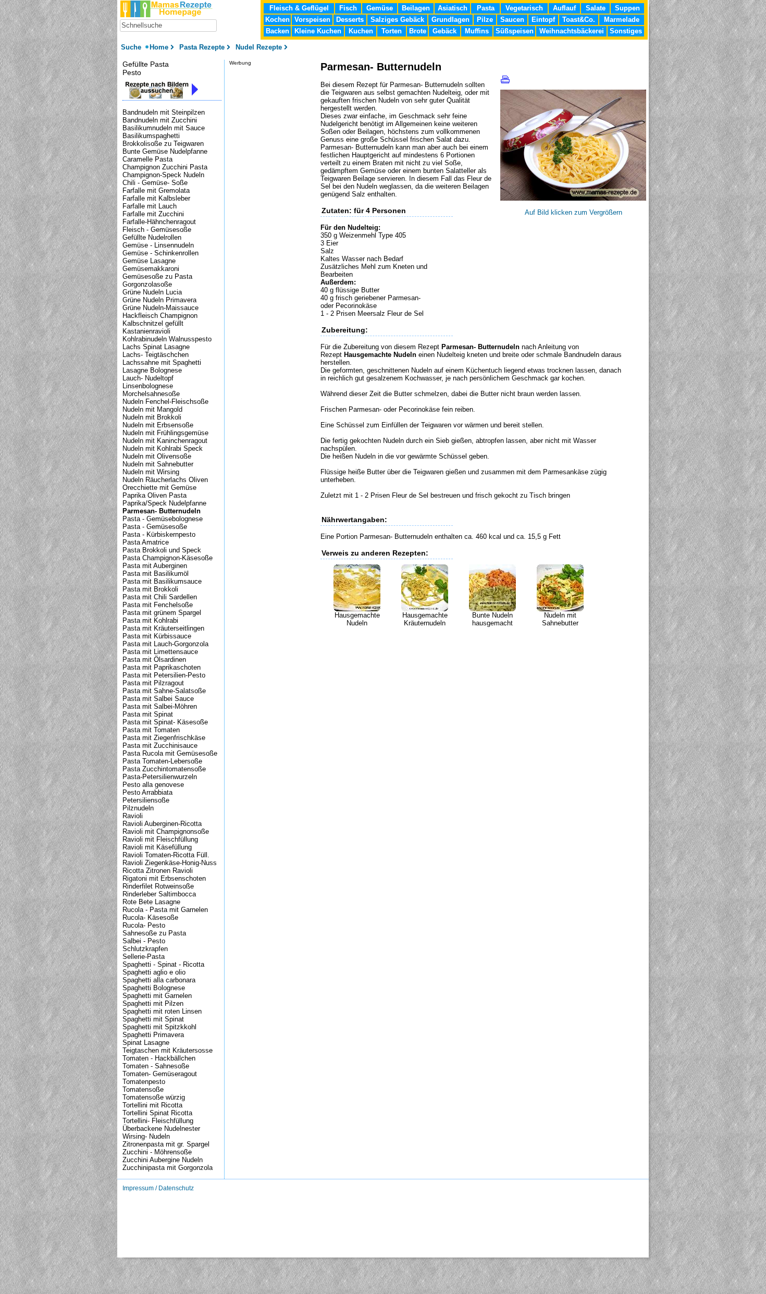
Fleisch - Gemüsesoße (156, 229)
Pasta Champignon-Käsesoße (167, 558)
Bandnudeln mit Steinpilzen (163, 112)
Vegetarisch (524, 8)
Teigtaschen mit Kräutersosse (167, 1050)
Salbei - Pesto (143, 941)
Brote (417, 31)
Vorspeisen (312, 19)
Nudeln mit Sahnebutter (560, 619)
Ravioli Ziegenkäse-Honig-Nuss (169, 863)
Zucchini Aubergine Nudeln (162, 1160)
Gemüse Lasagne (149, 261)
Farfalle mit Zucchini (153, 214)
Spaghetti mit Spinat (153, 1019)
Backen (277, 31)
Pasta (486, 8)
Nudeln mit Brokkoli (151, 417)
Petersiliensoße (145, 800)
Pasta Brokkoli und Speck (161, 550)
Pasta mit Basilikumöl (155, 573)
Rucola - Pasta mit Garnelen (165, 910)
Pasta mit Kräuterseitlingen (163, 628)
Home (159, 47)
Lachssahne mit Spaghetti (161, 362)
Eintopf (543, 19)
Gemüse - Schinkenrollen (160, 253)
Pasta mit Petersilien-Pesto (163, 675)
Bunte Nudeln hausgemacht (492, 619)
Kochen (277, 19)
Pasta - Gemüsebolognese (162, 519)
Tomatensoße (143, 1089)
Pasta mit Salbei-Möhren (159, 706)
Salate (596, 8)
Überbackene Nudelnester (161, 1128)
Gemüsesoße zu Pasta (157, 276)
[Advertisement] (442, 642)
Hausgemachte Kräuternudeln (425, 619)
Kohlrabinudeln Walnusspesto (167, 339)
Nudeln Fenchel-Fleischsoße (165, 401)
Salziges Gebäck (397, 19)
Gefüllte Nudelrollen (151, 237)
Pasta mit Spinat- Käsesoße (165, 722)
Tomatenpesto (143, 1082)
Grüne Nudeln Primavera (159, 300)
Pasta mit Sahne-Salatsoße (164, 691)
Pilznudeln (138, 808)
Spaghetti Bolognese (153, 988)
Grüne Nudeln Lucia (152, 292)
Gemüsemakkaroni (150, 269)
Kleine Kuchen (317, 31)
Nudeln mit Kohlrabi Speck (162, 448)
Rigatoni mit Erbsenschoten (164, 878)
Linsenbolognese (147, 386)
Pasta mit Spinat (147, 714)
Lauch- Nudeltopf (148, 378)
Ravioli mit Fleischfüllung (160, 839)
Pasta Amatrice (145, 542)
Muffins (477, 31)
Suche (132, 47)
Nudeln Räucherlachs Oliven (165, 480)
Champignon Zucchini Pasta (164, 167)
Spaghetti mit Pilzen (152, 1003)
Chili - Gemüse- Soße (155, 183)
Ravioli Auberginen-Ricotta (162, 824)
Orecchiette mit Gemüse (159, 487)
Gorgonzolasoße (147, 284)
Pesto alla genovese (153, 784)
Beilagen (416, 8)
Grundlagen (450, 19)
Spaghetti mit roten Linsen (162, 1011)
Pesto (131, 72)
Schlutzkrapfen (145, 949)
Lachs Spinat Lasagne (156, 347)
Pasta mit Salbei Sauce (158, 699)
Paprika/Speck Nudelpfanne (164, 503)
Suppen (627, 8)
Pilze (485, 19)
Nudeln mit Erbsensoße (157, 425)
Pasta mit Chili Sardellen (159, 597)
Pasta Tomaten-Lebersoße (162, 761)
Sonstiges (626, 31)
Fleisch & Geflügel (299, 8)
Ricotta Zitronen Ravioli (157, 870)
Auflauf (564, 8)
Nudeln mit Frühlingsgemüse (165, 433)
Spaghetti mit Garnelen (157, 996)
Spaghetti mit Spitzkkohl (159, 1027)
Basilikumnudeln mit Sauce (163, 128)
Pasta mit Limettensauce (160, 652)
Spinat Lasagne (145, 1042)
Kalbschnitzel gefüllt (152, 323)
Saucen (512, 19)
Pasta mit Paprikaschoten (161, 667)
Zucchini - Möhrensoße (157, 1152)
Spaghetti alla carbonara (158, 980)
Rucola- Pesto (143, 925)
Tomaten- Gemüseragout (159, 1074)
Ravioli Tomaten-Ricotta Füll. (165, 855)
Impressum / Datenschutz (158, 1188)
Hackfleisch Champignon (159, 315)
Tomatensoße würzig (153, 1097)
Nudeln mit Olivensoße (156, 456)
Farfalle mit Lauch (149, 206)
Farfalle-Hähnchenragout (159, 222)
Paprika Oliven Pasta (154, 495)
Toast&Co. (578, 19)
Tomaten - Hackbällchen (158, 1058)
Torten (391, 31)
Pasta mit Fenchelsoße (157, 605)
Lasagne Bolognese (152, 370)
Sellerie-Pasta (143, 956)
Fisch (348, 8)
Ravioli (132, 816)
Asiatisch (452, 8)
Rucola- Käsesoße (150, 917)
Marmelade (621, 19)
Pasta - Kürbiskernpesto (158, 534)
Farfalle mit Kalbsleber (156, 198)
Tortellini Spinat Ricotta (157, 1113)
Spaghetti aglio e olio (154, 972)
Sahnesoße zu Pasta (154, 933)
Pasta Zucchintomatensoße (164, 769)
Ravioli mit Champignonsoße (165, 831)
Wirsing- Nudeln (146, 1136)
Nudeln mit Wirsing (150, 472)
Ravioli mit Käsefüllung (157, 847)
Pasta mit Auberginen (154, 566)
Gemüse (379, 8)
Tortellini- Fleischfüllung (157, 1121)
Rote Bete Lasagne (151, 902)
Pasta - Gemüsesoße (154, 527)
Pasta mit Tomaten (151, 730)
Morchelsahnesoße (151, 394)
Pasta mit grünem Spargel (161, 613)
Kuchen (361, 31)
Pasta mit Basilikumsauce (162, 581)
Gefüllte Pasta (145, 64)
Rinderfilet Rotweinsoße (158, 886)
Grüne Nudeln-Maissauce (160, 308)
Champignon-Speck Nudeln (163, 175)
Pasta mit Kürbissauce (156, 636)
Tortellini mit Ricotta (152, 1105)
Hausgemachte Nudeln (357, 619)
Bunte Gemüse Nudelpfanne (164, 151)
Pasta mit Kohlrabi (150, 620)
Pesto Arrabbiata (147, 792)
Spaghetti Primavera (153, 1035)
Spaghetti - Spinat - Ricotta (163, 964)
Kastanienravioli (146, 331)
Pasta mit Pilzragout (153, 683)
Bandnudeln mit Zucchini (159, 120)
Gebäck (444, 31)
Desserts (350, 19)
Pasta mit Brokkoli (150, 589)
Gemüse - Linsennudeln (158, 245)
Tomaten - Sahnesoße (155, 1066)
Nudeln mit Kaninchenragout (164, 441)
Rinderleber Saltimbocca (159, 894)
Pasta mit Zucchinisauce (159, 745)
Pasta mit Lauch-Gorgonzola (165, 644)
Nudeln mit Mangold (152, 409)
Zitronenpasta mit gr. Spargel (165, 1144)
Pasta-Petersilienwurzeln (159, 777)
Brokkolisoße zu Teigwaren (163, 143)
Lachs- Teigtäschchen (155, 355)
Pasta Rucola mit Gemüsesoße (169, 753)
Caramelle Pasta (147, 159)
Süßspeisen (515, 31)
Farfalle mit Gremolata (156, 190)
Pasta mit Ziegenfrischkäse (163, 738)
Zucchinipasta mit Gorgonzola (167, 1168)
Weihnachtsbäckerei (571, 31)
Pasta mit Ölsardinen (154, 659)
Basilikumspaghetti (151, 136)
